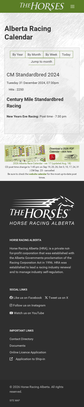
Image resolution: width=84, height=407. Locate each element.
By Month (34, 54)
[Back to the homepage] (42, 6)
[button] (72, 6)
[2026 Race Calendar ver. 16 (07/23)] (42, 153)
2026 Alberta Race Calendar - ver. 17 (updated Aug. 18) (42, 163)
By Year (18, 54)
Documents (17, 345)
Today (66, 54)
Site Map (15, 400)
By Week (51, 54)
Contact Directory (21, 339)
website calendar (37, 174)
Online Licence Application (28, 352)
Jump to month (41, 61)
